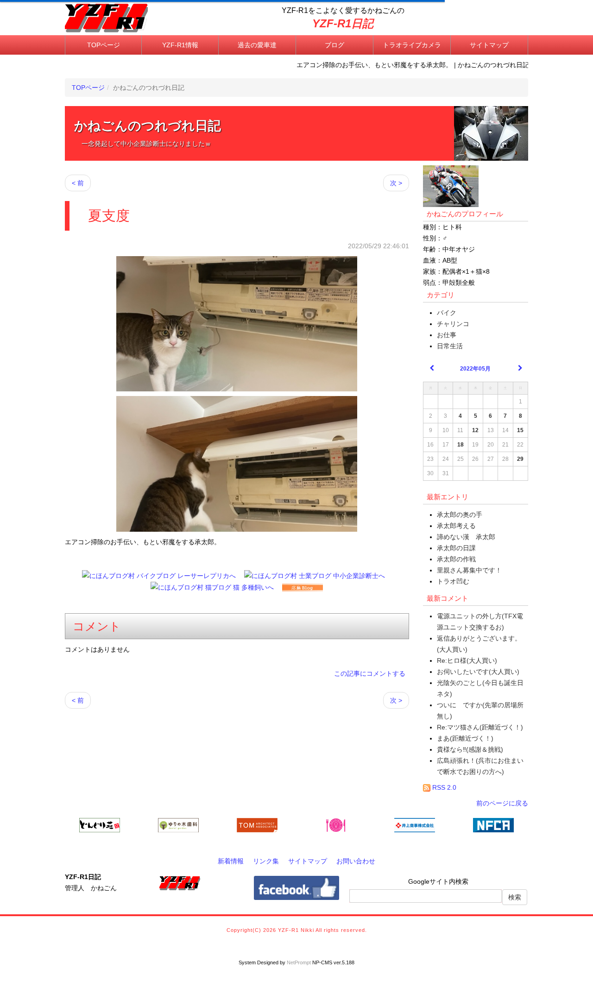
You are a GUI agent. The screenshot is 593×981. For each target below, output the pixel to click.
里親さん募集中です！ (469, 570)
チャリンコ (453, 323)
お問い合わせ (355, 861)
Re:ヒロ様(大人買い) (467, 660)
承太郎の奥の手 (459, 514)
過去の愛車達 (257, 45)
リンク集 (266, 861)
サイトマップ (489, 45)
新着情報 (231, 861)
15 (520, 430)
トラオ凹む (453, 581)
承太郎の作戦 (456, 559)
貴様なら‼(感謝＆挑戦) (470, 749)
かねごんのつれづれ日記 (147, 126)
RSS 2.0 (443, 787)
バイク (446, 312)
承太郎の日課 (456, 548)
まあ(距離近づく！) (465, 738)
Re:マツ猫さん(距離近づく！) (480, 727)
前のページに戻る (502, 803)
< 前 (78, 183)
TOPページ (103, 45)
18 (460, 444)
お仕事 (446, 335)
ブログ (334, 45)
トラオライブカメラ (412, 45)
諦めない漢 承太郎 (466, 537)
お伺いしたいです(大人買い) (478, 671)
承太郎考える (456, 525)
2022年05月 (475, 368)
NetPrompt (299, 962)
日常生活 (450, 346)
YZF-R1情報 (180, 45)
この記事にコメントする (369, 673)
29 (520, 459)
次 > (396, 183)
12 (475, 430)
